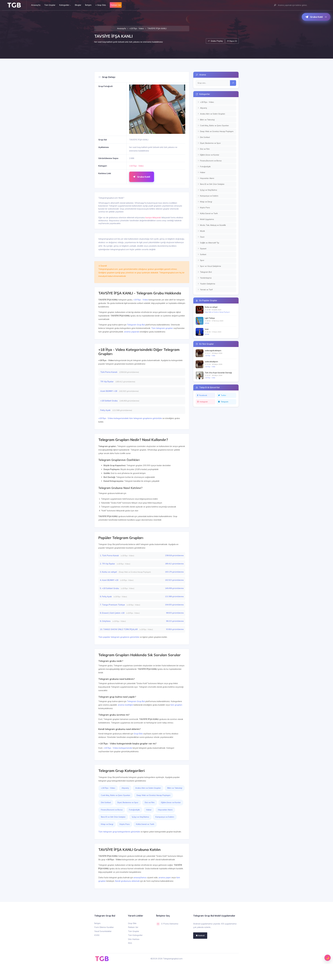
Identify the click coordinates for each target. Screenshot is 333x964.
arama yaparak (131, 331)
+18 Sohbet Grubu (109, 400)
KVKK (97, 935)
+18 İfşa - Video (136, 28)
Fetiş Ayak (105, 410)
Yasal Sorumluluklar (102, 931)
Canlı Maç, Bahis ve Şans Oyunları (115, 795)
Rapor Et (233, 41)
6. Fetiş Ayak (106, 596)
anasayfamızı (140, 877)
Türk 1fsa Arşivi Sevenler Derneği (218, 373)
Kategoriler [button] (64, 5)
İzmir (207, 329)
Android (200, 935)
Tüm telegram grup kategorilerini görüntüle (119, 831)
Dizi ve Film (150, 802)
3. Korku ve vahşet (108, 572)
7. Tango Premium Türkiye (112, 604)
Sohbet (207, 323)
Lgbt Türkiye (210, 318)
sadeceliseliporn (211, 362)
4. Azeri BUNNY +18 (109, 580)
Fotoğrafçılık (134, 810)
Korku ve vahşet (211, 307)
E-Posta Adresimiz (169, 923)
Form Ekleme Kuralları (104, 927)
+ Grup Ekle (100, 5)
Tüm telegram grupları (162, 328)
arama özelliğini (125, 705)
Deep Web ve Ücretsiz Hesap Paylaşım (153, 795)
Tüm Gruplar (49, 5)
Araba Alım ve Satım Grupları (148, 788)
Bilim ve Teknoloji (174, 788)
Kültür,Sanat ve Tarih (145, 824)
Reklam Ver (133, 927)
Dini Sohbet (106, 802)
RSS (130, 943)
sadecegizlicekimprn (213, 350)
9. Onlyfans (105, 621)
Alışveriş (125, 788)
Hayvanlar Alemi (165, 810)
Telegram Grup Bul (136, 324)
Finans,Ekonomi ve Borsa (112, 810)
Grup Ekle (138, 733)
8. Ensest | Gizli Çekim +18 (112, 613)
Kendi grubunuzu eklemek (127, 881)
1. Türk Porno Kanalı (109, 555)
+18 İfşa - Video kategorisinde (117, 748)
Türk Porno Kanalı (109, 372)
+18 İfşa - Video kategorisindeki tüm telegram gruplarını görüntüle (130, 418)
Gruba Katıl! (143, 176)
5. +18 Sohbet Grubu (110, 588)
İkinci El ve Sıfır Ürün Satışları (113, 817)
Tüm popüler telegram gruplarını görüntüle (118, 637)
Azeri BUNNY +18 (109, 391)
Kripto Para (125, 824)
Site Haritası (133, 939)
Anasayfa (35, 5)
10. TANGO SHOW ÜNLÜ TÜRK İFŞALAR (119, 629)
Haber (149, 810)
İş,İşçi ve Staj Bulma (140, 817)
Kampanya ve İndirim (164, 817)
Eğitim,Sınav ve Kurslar (171, 802)
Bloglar (78, 5)
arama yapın (165, 877)
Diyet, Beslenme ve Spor (127, 802)
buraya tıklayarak (153, 217)
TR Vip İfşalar (107, 381)
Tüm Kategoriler (135, 935)
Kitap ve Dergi (107, 824)
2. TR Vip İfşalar (108, 563)
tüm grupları (176, 705)
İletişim (88, 5)
